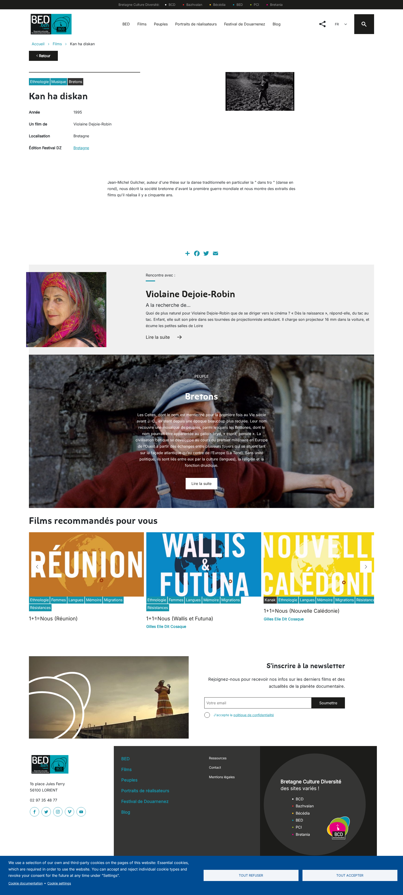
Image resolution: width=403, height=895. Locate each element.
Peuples (161, 24)
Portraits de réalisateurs (196, 24)
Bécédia (219, 5)
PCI (256, 5)
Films (141, 24)
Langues (76, 600)
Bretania (276, 5)
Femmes (58, 600)
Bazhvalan (194, 5)
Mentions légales (222, 777)
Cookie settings (59, 883)
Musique (58, 81)
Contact (215, 767)
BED (239, 5)
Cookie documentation (25, 883)
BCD (172, 5)
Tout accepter (349, 875)
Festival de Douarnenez (244, 24)
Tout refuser (251, 875)
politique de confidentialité (253, 715)
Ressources (217, 758)
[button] (37, 567)
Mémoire (93, 600)
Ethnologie (39, 81)
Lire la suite (158, 337)
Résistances (40, 607)
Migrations (113, 600)
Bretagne (81, 147)
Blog (277, 24)
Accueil (38, 43)
